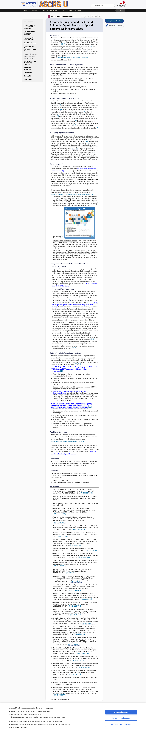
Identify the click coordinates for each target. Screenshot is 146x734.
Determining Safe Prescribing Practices (30, 62)
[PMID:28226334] (76, 545)
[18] (88, 302)
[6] (61, 109)
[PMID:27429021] (75, 590)
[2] (64, 44)
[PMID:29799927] (88, 623)
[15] (77, 149)
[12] (87, 141)
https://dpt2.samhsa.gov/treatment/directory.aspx (67, 441)
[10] (74, 125)
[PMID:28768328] (85, 557)
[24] (79, 364)
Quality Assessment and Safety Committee (73, 58)
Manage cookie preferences (121, 724)
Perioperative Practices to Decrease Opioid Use (30, 48)
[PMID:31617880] (85, 667)
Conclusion (28, 72)
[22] (76, 348)
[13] (88, 143)
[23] (76, 364)
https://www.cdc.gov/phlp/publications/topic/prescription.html (72, 194)
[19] (83, 311)
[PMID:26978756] (60, 522)
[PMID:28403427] (79, 529)
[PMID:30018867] (72, 573)
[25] (61, 371)
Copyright (27, 76)
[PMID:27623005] (60, 514)
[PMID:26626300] (91, 550)
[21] (72, 348)
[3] (91, 46)
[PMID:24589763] (60, 566)
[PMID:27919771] (63, 536)
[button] (78, 10)
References (28, 79)
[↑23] (114, 21)
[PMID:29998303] (76, 581)
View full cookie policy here (18, 727)
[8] (58, 116)
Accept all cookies (121, 712)
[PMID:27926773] (60, 695)
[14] (73, 149)
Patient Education (30, 54)
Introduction (28, 22)
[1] (62, 44)
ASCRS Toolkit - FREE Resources (62, 16)
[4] (87, 51)
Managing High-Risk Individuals (29, 38)
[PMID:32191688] (87, 493)
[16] (62, 236)
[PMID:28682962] (80, 634)
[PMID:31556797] (76, 615)
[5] (60, 105)
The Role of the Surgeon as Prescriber (29, 33)
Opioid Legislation (30, 43)
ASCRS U (47, 4)
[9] (76, 120)
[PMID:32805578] (79, 660)
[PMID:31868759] (74, 644)
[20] (92, 339)
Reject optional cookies (121, 718)
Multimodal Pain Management (29, 57)
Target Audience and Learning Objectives (29, 26)
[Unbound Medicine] (121, 4)
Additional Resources (27, 68)
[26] (90, 407)
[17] (70, 299)
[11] (97, 127)
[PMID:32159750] (75, 606)
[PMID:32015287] (86, 599)
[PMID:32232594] (83, 653)
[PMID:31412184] (75, 674)
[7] (84, 111)
